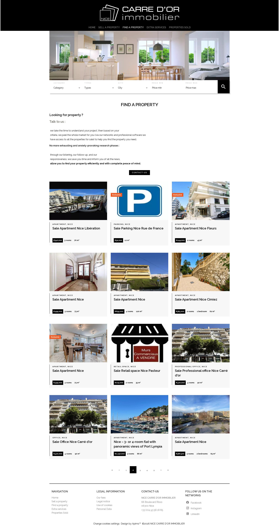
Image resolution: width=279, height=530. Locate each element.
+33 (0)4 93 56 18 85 (152, 510)
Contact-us (139, 173)
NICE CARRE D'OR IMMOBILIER (158, 497)
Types (88, 83)
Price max (191, 83)
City (121, 83)
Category (59, 83)
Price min (157, 83)
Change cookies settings (106, 523)
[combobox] (66, 88)
